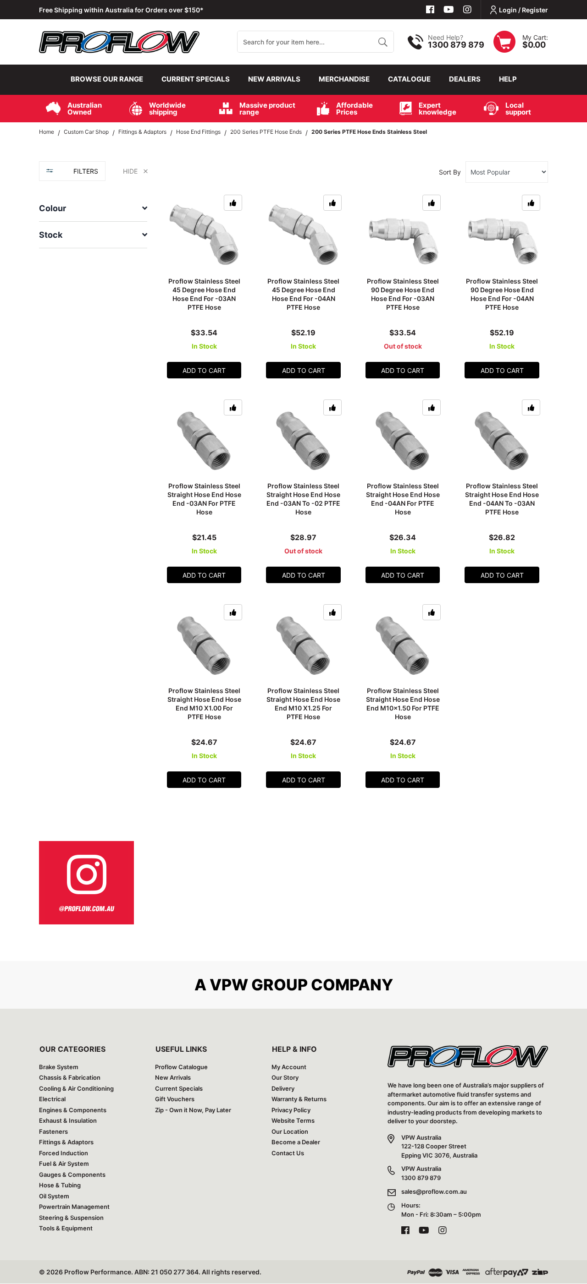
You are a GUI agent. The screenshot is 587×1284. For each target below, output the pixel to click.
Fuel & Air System (64, 1163)
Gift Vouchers (174, 1099)
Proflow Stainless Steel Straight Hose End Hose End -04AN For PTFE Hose (403, 499)
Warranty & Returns (299, 1099)
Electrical (52, 1099)
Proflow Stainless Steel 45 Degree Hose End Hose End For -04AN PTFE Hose (303, 294)
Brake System (58, 1067)
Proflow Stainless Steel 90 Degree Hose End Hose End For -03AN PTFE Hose (403, 294)
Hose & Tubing (60, 1185)
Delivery (282, 1088)
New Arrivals (274, 79)
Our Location (289, 1131)
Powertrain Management (74, 1206)
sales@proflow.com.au (434, 1191)
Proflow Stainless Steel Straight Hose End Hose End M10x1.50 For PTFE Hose (403, 704)
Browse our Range (107, 79)
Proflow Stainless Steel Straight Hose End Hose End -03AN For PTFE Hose (204, 499)
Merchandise (344, 79)
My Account (288, 1067)
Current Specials (195, 79)
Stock (50, 235)
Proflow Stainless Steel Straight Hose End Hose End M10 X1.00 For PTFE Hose (204, 704)
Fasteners (53, 1131)
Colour (52, 208)
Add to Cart (204, 370)
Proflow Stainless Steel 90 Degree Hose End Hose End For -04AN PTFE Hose (502, 294)
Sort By (450, 172)
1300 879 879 (456, 44)
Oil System (54, 1196)
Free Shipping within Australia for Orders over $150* (121, 10)
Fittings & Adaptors (66, 1142)
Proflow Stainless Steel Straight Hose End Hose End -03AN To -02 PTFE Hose (303, 499)
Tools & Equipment (66, 1228)
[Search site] (382, 41)
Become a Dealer (295, 1142)
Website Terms (293, 1120)
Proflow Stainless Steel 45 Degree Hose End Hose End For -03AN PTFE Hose (204, 294)
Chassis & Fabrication (69, 1077)
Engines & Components (72, 1110)
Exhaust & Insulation (68, 1120)
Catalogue (409, 79)
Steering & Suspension (71, 1217)
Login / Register (523, 10)
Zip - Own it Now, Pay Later (193, 1110)
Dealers (465, 79)
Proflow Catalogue (181, 1067)
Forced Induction (63, 1153)
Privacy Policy (290, 1110)
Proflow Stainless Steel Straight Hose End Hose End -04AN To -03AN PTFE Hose (502, 499)
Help (508, 79)
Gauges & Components (72, 1174)
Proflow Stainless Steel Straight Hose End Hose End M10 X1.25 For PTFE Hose (303, 704)
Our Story (285, 1077)
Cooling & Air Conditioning (76, 1088)
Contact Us (287, 1153)
